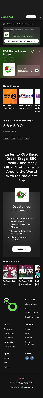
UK (23, 378)
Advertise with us (31, 313)
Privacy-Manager (10, 346)
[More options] (38, 51)
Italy (13, 138)
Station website (8, 132)
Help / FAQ (29, 338)
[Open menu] (40, 16)
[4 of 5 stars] (14, 125)
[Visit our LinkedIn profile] (27, 358)
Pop (5, 59)
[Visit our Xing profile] (32, 358)
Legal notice (8, 338)
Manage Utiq (8, 342)
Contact (28, 329)
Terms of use (8, 329)
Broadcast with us (32, 317)
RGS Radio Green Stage (25, 72)
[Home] (4, 24)
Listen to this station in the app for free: (19, 30)
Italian (6, 138)
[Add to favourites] (33, 51)
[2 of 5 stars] (7, 125)
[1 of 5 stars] (4, 125)
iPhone (6, 358)
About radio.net (31, 304)
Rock (12, 59)
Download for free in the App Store (21, 41)
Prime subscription (30, 343)
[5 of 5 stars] (17, 125)
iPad (5, 363)
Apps (27, 333)
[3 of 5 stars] (11, 125)
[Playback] (37, 70)
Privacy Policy (9, 333)
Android (7, 367)
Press (27, 308)
